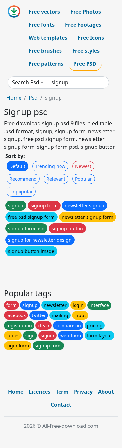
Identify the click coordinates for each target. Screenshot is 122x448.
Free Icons (91, 37)
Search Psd (25, 82)
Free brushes (45, 50)
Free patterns (46, 63)
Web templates (48, 37)
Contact (61, 404)
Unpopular (21, 192)
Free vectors (44, 11)
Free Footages (83, 24)
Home (14, 97)
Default (17, 166)
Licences (39, 391)
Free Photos (85, 11)
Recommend (23, 179)
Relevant (56, 179)
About (106, 391)
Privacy (83, 391)
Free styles (86, 50)
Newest (83, 166)
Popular (83, 179)
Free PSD (85, 63)
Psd (33, 97)
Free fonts (42, 24)
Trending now (50, 166)
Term (62, 391)
